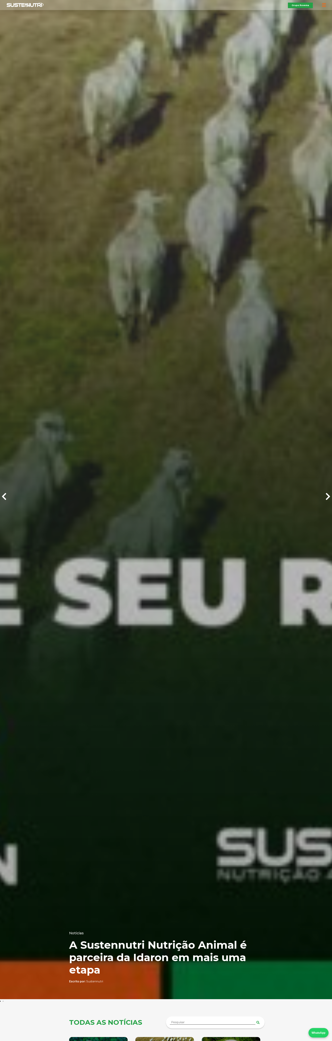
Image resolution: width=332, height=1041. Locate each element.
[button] (4, 496)
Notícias (107, 933)
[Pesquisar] (258, 1022)
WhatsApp (318, 1032)
